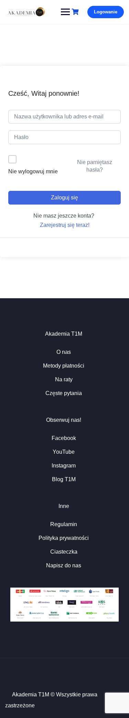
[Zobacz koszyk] (76, 12)
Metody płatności (63, 366)
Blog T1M (64, 479)
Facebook (64, 438)
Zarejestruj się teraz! (64, 225)
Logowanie (105, 11)
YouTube (64, 452)
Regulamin (63, 524)
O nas (63, 352)
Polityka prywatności (64, 538)
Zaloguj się (64, 197)
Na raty (64, 379)
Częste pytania (63, 393)
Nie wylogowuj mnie (33, 171)
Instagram (64, 465)
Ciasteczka (63, 552)
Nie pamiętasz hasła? (94, 166)
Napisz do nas (63, 565)
